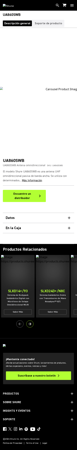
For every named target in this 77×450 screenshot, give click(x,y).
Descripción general (17, 23)
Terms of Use (32, 443)
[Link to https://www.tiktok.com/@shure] (39, 429)
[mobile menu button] (72, 5)
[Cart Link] (64, 5)
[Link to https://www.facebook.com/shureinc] (4, 429)
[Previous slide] (19, 324)
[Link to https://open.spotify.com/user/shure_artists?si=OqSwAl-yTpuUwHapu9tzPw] (26, 429)
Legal (44, 443)
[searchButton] (57, 5)
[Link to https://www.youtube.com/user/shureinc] (32, 429)
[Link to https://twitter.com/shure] (10, 429)
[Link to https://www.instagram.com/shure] (15, 429)
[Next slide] (29, 324)
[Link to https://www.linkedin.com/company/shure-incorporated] (21, 429)
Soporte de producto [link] (48, 23)
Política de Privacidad (12, 443)
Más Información (32, 180)
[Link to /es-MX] (10, 5)
